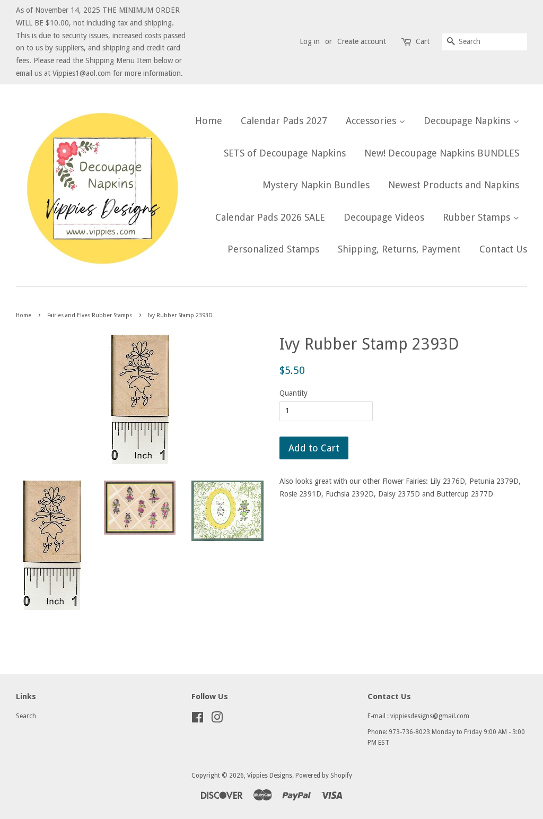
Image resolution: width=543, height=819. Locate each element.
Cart (423, 41)
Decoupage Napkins (468, 120)
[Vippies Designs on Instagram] (217, 720)
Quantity (293, 393)
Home (208, 120)
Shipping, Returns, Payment (399, 249)
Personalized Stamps (273, 249)
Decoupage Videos (384, 217)
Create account (361, 41)
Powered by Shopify (323, 775)
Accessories (372, 120)
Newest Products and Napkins (453, 184)
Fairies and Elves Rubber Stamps (89, 315)
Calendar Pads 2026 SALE (270, 217)
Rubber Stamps (478, 217)
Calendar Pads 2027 (284, 120)
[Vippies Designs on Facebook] (197, 720)
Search (26, 716)
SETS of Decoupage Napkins (285, 153)
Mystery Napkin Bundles (316, 184)
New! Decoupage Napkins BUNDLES (441, 153)
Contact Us (503, 249)
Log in (310, 41)
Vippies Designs (269, 775)
